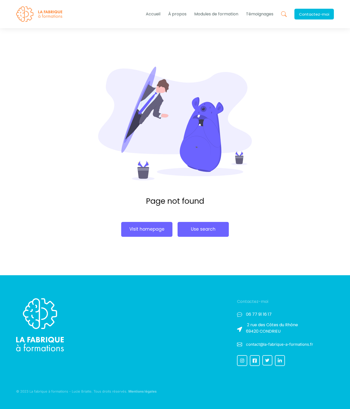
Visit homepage (146, 229)
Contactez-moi (314, 14)
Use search (203, 229)
